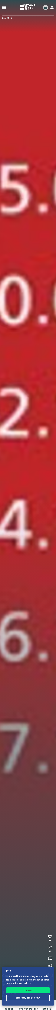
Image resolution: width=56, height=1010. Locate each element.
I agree (28, 990)
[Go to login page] (52, 7)
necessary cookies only (28, 998)
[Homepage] (28, 6)
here (28, 983)
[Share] (50, 966)
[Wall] (50, 958)
